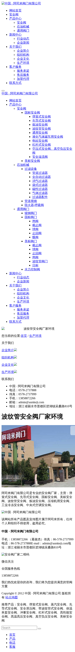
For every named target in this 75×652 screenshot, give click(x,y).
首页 (24, 335)
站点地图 (11, 597)
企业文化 (8, 364)
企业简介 (8, 350)
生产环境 (35, 335)
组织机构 (8, 357)
